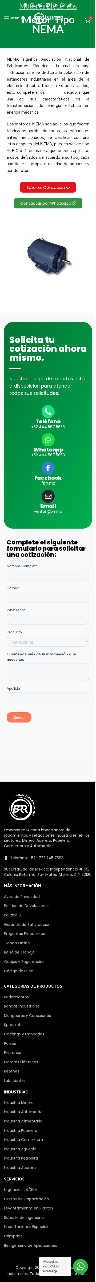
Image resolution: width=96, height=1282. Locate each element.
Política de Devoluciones (27, 905)
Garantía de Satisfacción (27, 924)
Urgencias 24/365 (20, 1189)
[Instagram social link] (40, 5)
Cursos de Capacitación (26, 1199)
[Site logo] (48, 18)
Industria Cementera (23, 1139)
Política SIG (14, 915)
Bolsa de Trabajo (19, 952)
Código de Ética (18, 971)
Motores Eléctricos (21, 1062)
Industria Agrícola (20, 1149)
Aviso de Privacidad (22, 896)
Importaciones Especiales (27, 1226)
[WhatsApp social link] (62, 5)
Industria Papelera (20, 1130)
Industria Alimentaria (23, 1121)
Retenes (11, 1071)
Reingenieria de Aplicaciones (30, 1245)
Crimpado (13, 1236)
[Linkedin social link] (55, 5)
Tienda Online (17, 943)
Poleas (10, 1043)
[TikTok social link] (70, 5)
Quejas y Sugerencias (24, 961)
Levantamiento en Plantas (28, 1208)
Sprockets (13, 1024)
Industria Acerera (20, 1167)
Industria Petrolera (21, 1158)
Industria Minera (19, 1102)
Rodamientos (16, 997)
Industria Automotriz (23, 1111)
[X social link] (33, 5)
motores (54, 92)
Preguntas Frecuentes (24, 933)
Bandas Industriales (22, 1006)
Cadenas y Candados (24, 1034)
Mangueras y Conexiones (27, 1015)
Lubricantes (15, 1080)
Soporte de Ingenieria (24, 1217)
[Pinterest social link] (48, 5)
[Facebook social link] (25, 5)
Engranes (12, 1052)
